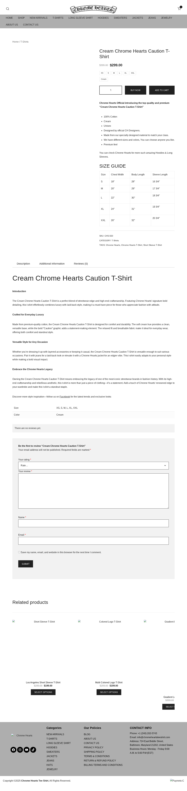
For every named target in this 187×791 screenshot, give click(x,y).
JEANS (152, 18)
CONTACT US (30, 24)
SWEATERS (120, 18)
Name (22, 517)
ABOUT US (12, 24)
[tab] (23, 263)
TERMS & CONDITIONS (97, 756)
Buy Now (135, 90)
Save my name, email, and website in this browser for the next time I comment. (61, 552)
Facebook (65, 396)
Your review (25, 471)
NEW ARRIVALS (38, 18)
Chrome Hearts (123, 153)
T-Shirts (24, 42)
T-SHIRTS (58, 18)
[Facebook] (13, 750)
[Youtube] (27, 750)
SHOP (21, 18)
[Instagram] (20, 750)
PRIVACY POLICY (93, 747)
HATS (49, 765)
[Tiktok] (33, 750)
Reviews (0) (81, 263)
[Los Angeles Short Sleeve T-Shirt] (43, 650)
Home (15, 42)
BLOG (87, 734)
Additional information (52, 263)
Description (23, 263)
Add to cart (162, 90)
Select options (43, 692)
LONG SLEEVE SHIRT (81, 18)
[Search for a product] (7, 9)
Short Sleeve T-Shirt (152, 245)
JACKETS (137, 18)
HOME (9, 18)
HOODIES (103, 18)
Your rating (24, 459)
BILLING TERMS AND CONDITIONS (103, 765)
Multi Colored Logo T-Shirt (108, 682)
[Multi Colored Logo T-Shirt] (109, 650)
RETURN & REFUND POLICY (100, 760)
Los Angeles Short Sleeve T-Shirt (43, 682)
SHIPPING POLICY (94, 752)
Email (22, 535)
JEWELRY (166, 18)
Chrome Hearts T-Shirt (131, 245)
